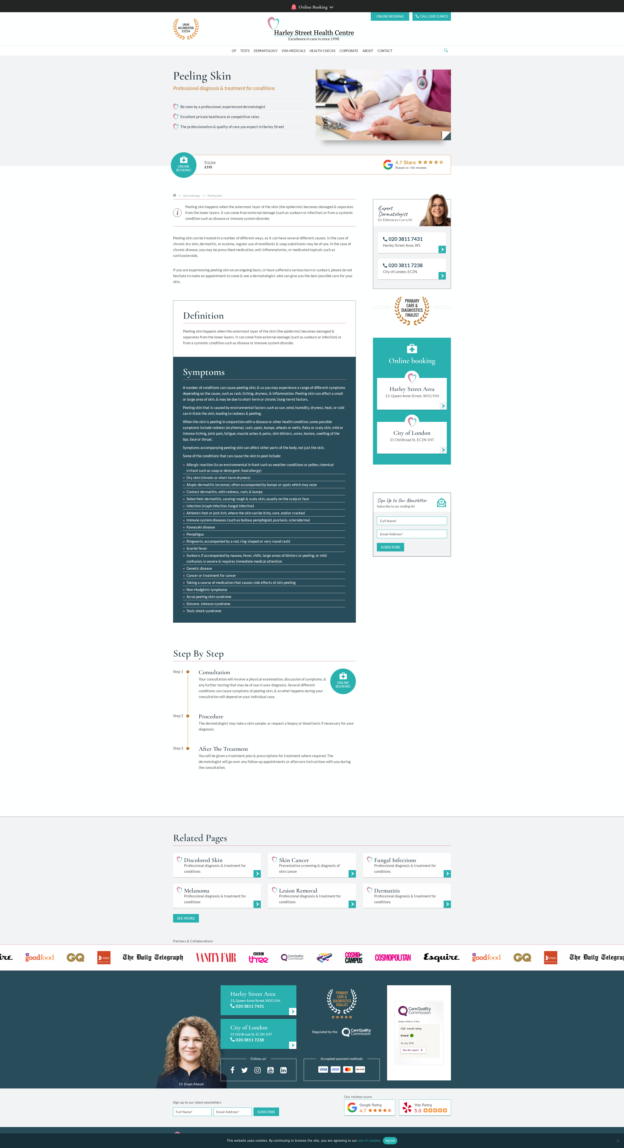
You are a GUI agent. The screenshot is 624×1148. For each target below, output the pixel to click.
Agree (390, 1140)
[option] (257, 957)
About (367, 51)
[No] (617, 1140)
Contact (384, 51)
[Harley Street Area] (258, 1000)
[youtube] (270, 1069)
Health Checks (322, 51)
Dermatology (265, 51)
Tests (245, 51)
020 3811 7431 (250, 1006)
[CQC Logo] (414, 1015)
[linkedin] (283, 1069)
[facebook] (232, 1069)
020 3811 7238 (250, 1039)
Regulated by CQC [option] (314, 39)
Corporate (349, 51)
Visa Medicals (293, 51)
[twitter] (244, 1069)
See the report (411, 1050)
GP (234, 51)
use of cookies (369, 1140)
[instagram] (257, 1069)
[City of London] (258, 1034)
